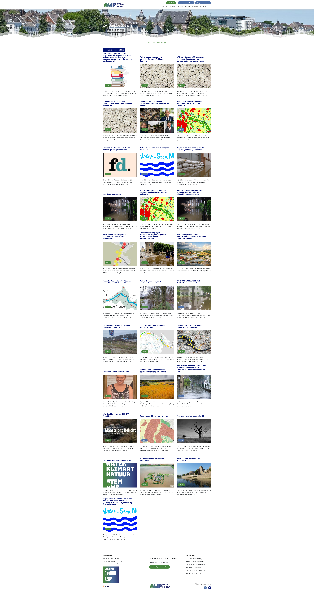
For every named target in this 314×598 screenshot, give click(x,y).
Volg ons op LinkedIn (203, 3)
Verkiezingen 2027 (197, 6)
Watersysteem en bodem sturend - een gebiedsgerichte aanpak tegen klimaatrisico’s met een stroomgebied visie (191, 369)
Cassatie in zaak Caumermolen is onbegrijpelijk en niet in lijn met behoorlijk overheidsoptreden (189, 192)
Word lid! (171, 3)
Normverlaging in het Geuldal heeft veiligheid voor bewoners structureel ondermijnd (153, 192)
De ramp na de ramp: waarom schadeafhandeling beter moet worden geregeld (154, 103)
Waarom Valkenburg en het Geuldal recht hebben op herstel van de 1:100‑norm (190, 103)
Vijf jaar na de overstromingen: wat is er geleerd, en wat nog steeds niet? (191, 149)
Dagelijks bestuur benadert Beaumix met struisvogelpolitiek (116, 326)
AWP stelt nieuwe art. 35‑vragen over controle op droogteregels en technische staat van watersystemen (191, 59)
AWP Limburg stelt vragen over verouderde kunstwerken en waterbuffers (114, 236)
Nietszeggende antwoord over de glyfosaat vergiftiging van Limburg (153, 371)
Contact (205, 6)
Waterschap (173, 6)
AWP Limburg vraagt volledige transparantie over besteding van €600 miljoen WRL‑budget (191, 236)
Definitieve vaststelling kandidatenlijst (117, 460)
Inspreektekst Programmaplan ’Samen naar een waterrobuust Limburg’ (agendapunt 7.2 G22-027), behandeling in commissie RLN (117, 502)
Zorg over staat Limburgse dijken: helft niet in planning (152, 326)
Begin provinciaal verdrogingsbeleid (190, 416)
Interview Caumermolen (112, 194)
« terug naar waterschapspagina (157, 43)
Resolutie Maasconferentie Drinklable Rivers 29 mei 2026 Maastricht (117, 282)
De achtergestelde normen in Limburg (154, 416)
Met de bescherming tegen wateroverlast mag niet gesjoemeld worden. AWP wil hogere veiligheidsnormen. (153, 235)
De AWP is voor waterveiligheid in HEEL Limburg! (189, 459)
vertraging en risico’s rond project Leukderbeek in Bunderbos (189, 326)
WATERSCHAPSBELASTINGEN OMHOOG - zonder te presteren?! (189, 282)
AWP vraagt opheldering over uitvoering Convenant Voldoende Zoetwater (152, 59)
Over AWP (187, 6)
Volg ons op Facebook (186, 3)
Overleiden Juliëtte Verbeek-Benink (116, 372)
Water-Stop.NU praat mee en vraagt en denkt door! (154, 149)
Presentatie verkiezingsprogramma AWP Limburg (153, 459)
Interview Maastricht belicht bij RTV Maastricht (116, 415)
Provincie (180, 6)
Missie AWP (165, 6)
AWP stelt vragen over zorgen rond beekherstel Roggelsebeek (153, 282)
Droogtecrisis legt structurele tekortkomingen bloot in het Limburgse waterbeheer (117, 103)
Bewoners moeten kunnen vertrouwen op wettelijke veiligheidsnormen (117, 149)
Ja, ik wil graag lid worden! (159, 567)
